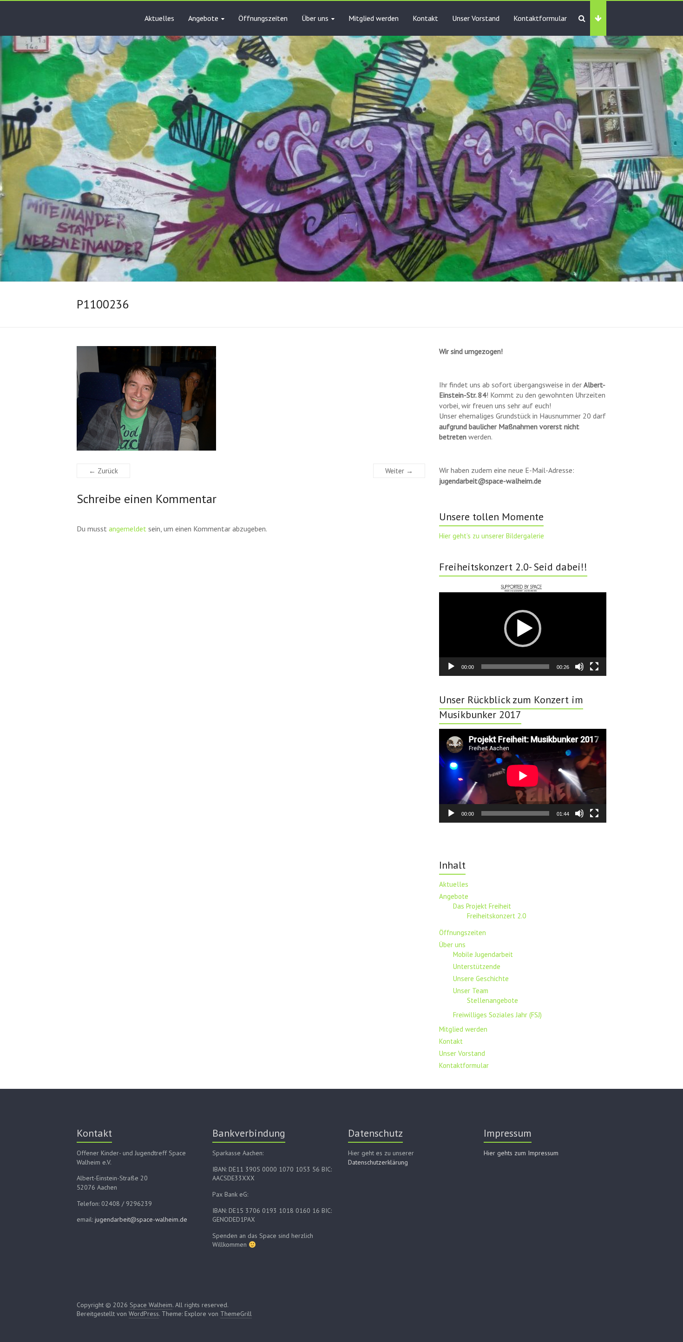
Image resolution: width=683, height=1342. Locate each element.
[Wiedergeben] (451, 666)
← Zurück (103, 470)
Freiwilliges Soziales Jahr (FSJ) (497, 1014)
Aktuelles (159, 18)
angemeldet (127, 528)
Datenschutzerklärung (378, 1162)
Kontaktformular (540, 18)
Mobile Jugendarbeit (483, 954)
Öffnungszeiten (263, 18)
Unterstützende (476, 966)
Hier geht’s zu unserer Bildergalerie (491, 535)
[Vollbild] (594, 666)
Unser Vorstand (475, 18)
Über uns (315, 18)
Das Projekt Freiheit (482, 906)
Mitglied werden (373, 18)
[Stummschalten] (579, 666)
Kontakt (425, 18)
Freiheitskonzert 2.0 (496, 915)
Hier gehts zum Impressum (521, 1153)
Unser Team (470, 990)
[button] (522, 628)
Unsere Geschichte (481, 978)
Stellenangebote (492, 1000)
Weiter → (399, 470)
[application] (522, 628)
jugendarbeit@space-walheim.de (141, 1219)
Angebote (203, 18)
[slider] (515, 666)
